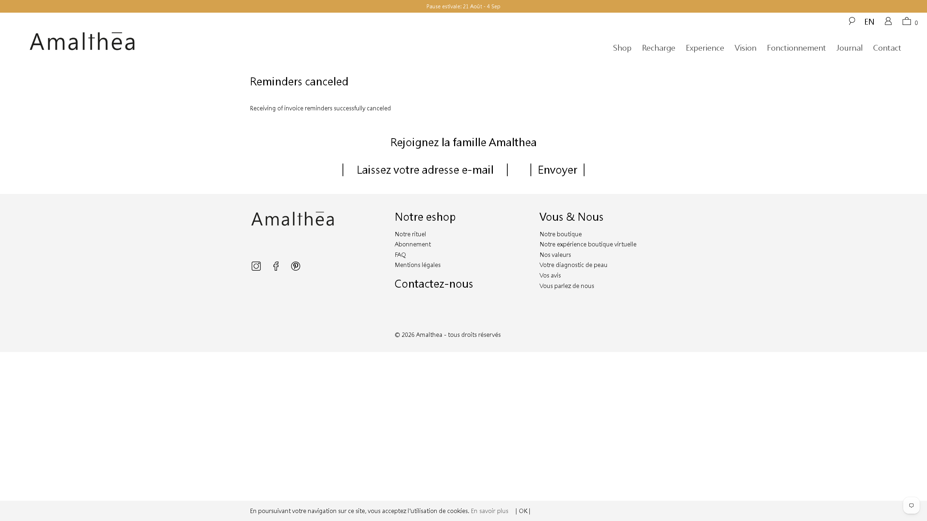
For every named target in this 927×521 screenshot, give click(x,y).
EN (869, 21)
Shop (622, 47)
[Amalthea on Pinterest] (295, 268)
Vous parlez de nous (567, 285)
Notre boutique (561, 234)
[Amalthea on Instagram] (257, 268)
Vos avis (550, 275)
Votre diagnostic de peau (574, 264)
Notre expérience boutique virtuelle (588, 244)
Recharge (658, 47)
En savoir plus (489, 510)
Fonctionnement (796, 47)
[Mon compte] (888, 23)
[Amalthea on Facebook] (276, 268)
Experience (705, 47)
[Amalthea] (144, 41)
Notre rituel (410, 234)
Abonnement (413, 244)
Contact (887, 47)
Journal (849, 47)
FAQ (400, 254)
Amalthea (429, 334)
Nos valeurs (555, 254)
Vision (745, 47)
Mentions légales (418, 264)
